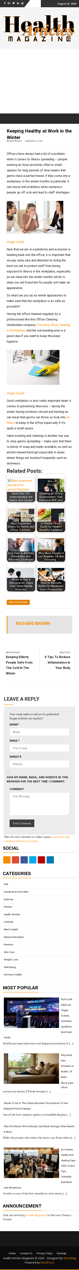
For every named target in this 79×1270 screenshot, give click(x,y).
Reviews (8, 944)
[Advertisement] (39, 81)
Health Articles (18, 602)
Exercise (8, 899)
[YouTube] (41, 859)
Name (14, 724)
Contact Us (26, 1253)
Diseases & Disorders (16, 891)
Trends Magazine (36, 1215)
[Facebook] (24, 859)
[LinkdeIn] (50, 859)
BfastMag (69, 1258)
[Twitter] (32, 859)
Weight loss (11, 959)
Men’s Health (11, 929)
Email (15, 740)
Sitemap (61, 1253)
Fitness (8, 906)
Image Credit (15, 242)
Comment (17, 789)
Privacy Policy (45, 1253)
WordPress (47, 1262)
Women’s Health (13, 974)
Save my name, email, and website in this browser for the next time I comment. (37, 779)
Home (12, 1253)
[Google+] (15, 859)
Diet (6, 884)
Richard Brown (14, 140)
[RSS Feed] (7, 859)
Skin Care (9, 952)
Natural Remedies (14, 937)
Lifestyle (8, 921)
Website (15, 756)
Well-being (10, 967)
